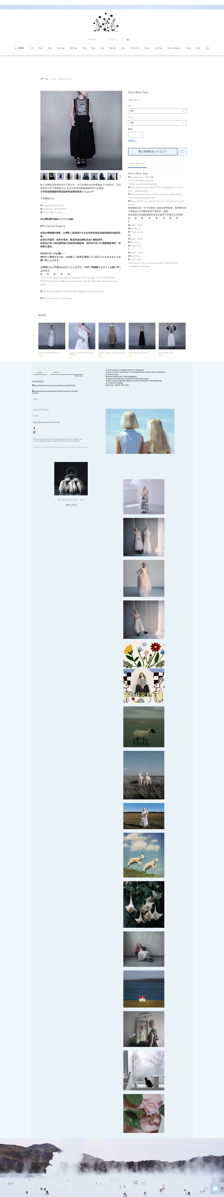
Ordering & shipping (41, 410)
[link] (137, 164)
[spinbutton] (135, 134)
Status (131, 118)
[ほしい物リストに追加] (182, 151)
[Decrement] (130, 134)
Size (130, 106)
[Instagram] (34, 432)
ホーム (44, 79)
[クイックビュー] (51, 336)
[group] (112, 341)
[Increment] (141, 134)
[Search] (207, 48)
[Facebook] (34, 428)
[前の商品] (34, 336)
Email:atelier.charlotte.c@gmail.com (46, 422)
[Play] (128, 39)
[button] (94, 39)
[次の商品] (190, 336)
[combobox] (157, 111)
